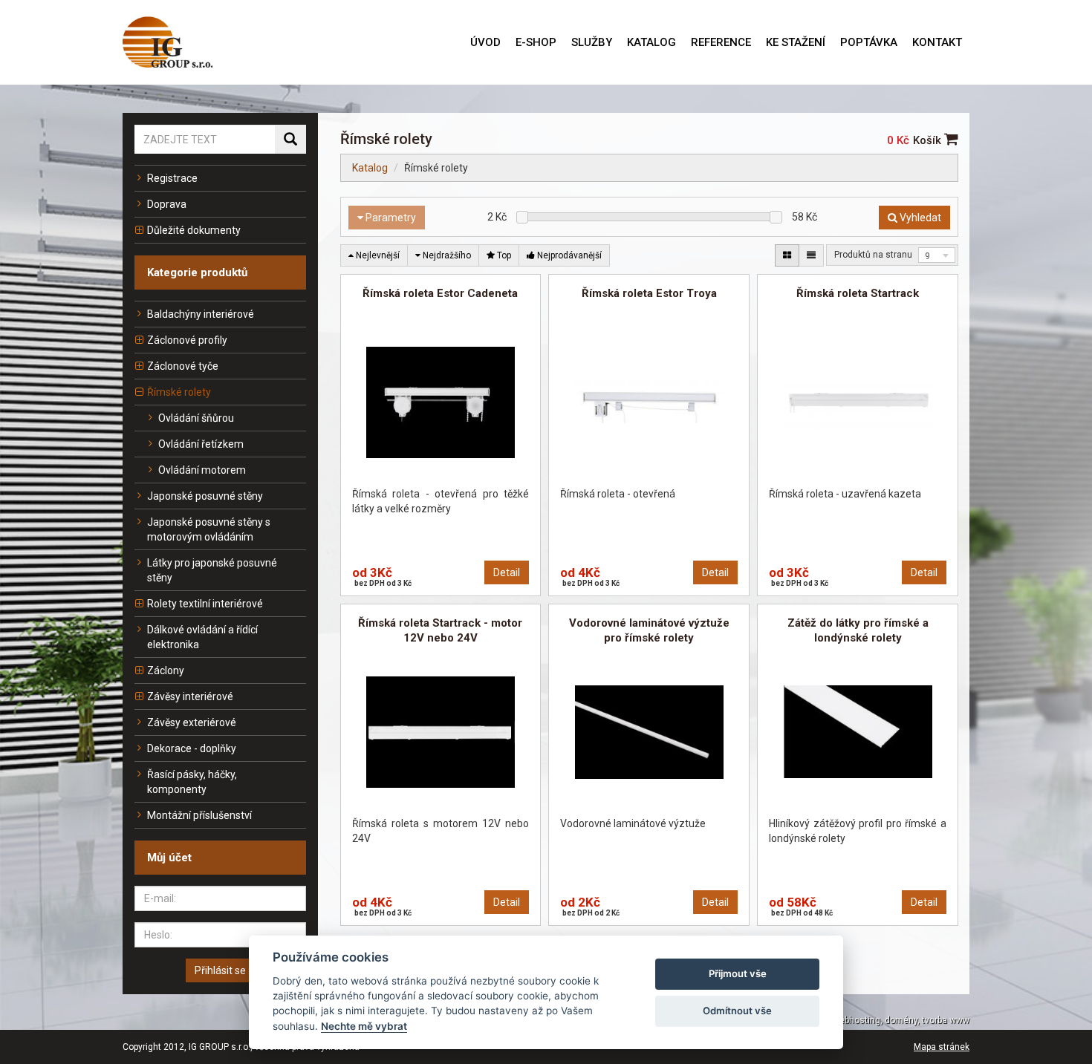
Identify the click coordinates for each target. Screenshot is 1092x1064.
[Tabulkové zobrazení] (787, 255)
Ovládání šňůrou (196, 418)
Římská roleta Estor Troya (649, 293)
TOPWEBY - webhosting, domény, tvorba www (876, 1020)
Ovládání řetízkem (201, 444)
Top (503, 255)
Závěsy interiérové (190, 696)
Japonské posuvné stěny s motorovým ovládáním (208, 529)
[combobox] (936, 255)
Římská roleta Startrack (857, 293)
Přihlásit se (220, 970)
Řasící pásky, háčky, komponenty (192, 781)
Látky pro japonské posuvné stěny (212, 570)
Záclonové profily (187, 340)
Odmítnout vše (737, 1010)
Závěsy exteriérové (191, 722)
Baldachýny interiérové (200, 314)
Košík (928, 140)
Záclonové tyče (182, 366)
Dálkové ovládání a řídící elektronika (202, 637)
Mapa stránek (941, 1047)
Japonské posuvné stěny (205, 496)
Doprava (166, 204)
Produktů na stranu (873, 254)
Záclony (165, 670)
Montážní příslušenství (199, 815)
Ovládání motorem (202, 470)
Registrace (172, 178)
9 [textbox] (927, 256)
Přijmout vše (738, 973)
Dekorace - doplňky (191, 748)
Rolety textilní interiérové (205, 604)
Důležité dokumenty (194, 230)
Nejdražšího (445, 255)
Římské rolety (179, 392)
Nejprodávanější (568, 255)
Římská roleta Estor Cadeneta (440, 293)
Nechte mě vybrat (364, 1026)
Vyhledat (919, 217)
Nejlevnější (377, 255)
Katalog (370, 168)
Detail (506, 572)
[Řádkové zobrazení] (811, 255)
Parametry (389, 217)
